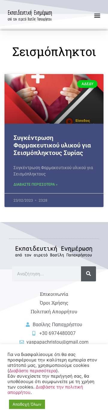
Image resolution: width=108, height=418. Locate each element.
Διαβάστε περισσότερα (32, 370)
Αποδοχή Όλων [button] (27, 404)
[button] (97, 15)
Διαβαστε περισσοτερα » (36, 184)
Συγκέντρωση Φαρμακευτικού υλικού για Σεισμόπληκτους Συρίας (52, 145)
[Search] (88, 273)
